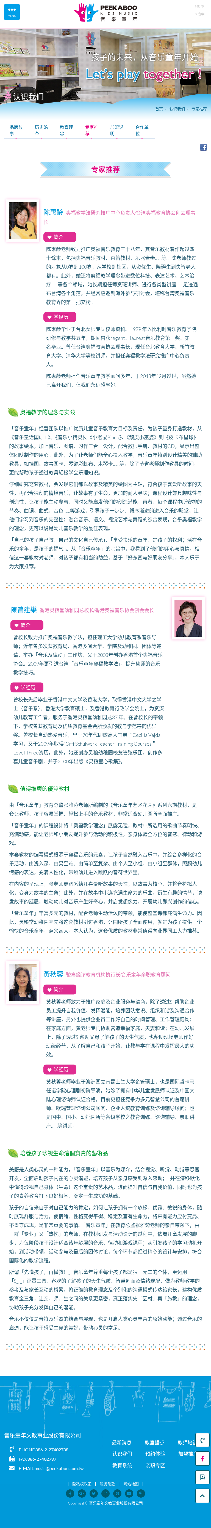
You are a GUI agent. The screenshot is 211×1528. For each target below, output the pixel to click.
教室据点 (155, 1442)
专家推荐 (199, 108)
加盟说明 (116, 130)
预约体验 (155, 1454)
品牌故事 (16, 130)
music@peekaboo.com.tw (59, 1468)
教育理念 (66, 130)
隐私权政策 (81, 1483)
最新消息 (122, 1442)
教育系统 (122, 1465)
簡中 (201, 14)
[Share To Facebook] (203, 146)
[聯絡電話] (202, 1440)
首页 (159, 108)
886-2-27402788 (51, 1449)
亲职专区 (155, 1465)
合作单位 (142, 130)
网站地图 (131, 1483)
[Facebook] (202, 1458)
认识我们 (177, 108)
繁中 (200, 6)
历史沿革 (41, 130)
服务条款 (107, 1483)
